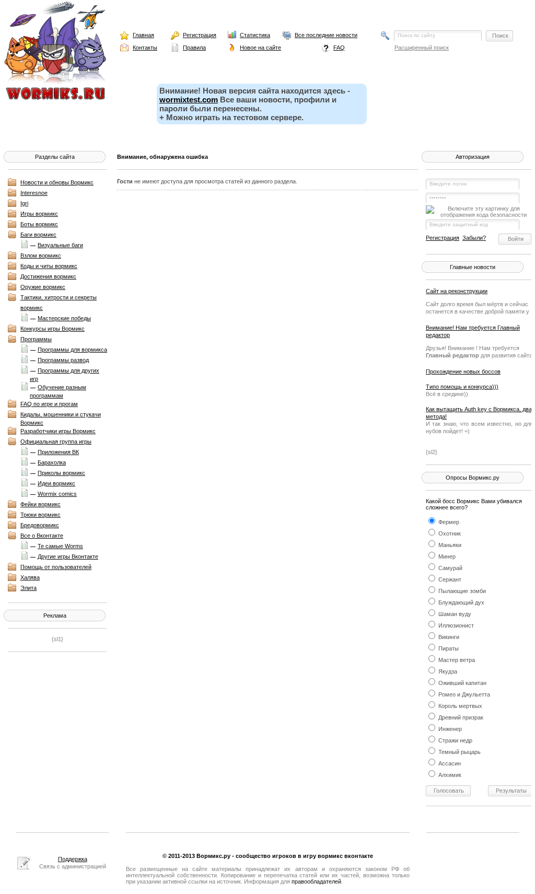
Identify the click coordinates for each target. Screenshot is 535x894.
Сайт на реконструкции (456, 291)
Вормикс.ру (213, 856)
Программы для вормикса (72, 349)
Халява (30, 577)
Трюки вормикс (40, 515)
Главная (143, 35)
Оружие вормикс (42, 287)
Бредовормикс (39, 525)
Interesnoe (34, 193)
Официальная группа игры (55, 441)
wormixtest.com (188, 99)
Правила (194, 47)
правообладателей (316, 881)
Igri (24, 203)
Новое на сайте (260, 47)
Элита (28, 588)
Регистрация (199, 35)
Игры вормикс (39, 214)
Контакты (145, 47)
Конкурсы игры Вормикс (52, 329)
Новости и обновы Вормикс (57, 182)
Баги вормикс (38, 234)
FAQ (339, 47)
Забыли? (474, 238)
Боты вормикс (39, 224)
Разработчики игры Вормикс (58, 431)
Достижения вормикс (48, 276)
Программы (36, 339)
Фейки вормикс (40, 504)
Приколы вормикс (61, 473)
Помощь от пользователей (55, 567)
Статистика (255, 35)
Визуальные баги (60, 245)
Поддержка (72, 859)
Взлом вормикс (40, 255)
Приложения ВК (58, 452)
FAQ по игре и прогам (49, 404)
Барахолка (52, 462)
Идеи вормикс (56, 483)
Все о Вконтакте (41, 535)
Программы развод (63, 360)
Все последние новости (326, 35)
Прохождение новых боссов (463, 371)
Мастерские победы (64, 318)
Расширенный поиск (421, 47)
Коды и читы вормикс (48, 266)
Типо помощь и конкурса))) (462, 387)
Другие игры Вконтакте (68, 556)
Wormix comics (57, 494)
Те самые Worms (60, 546)
